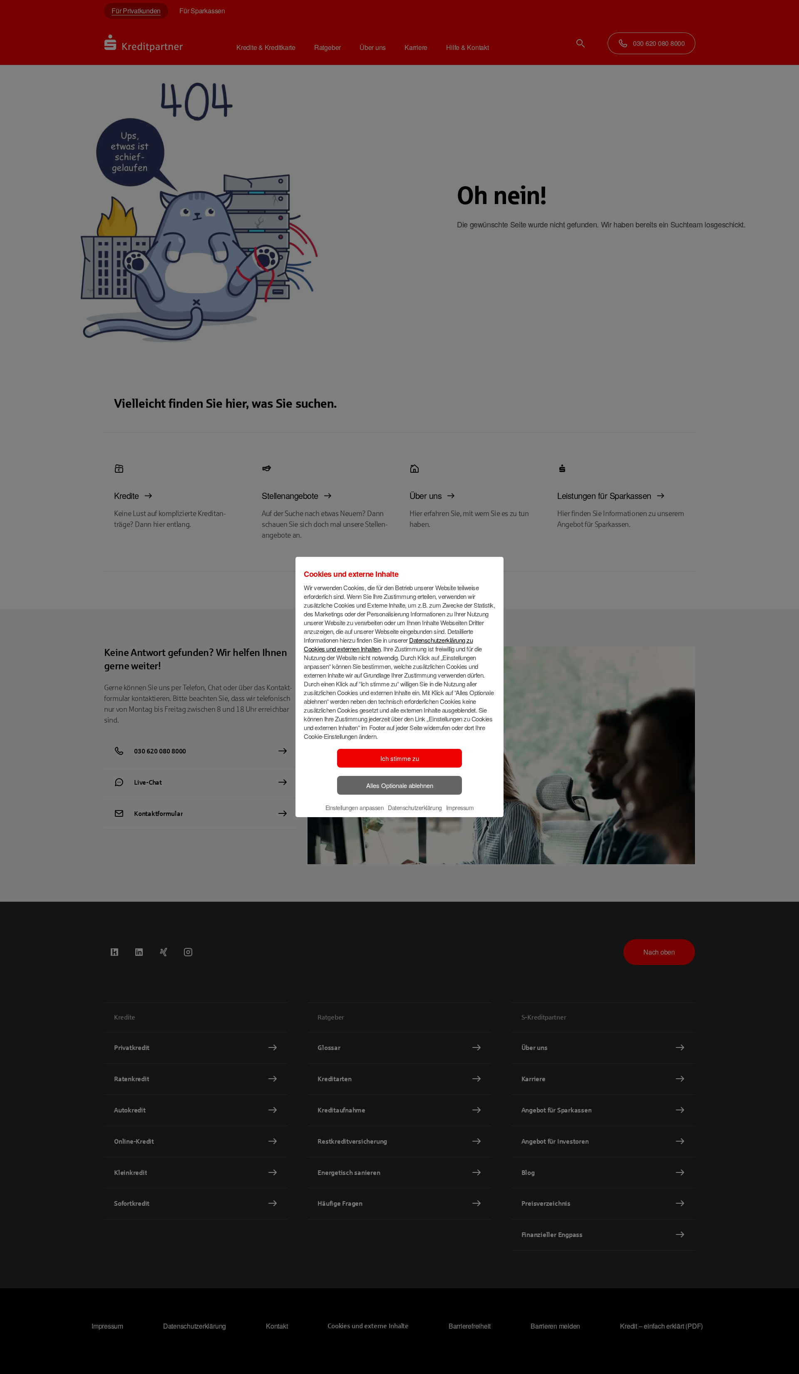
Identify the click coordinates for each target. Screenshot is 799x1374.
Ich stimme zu (399, 758)
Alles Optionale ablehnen (399, 785)
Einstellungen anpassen (354, 807)
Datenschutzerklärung (415, 807)
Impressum (460, 807)
